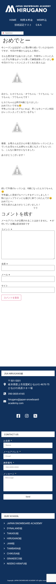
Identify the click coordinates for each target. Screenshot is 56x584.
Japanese (8, 33)
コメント (6, 229)
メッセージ (9, 474)
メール (5, 275)
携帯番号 (8, 463)
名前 (4, 264)
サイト (4, 286)
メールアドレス (11, 452)
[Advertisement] (28, 334)
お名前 (6, 441)
